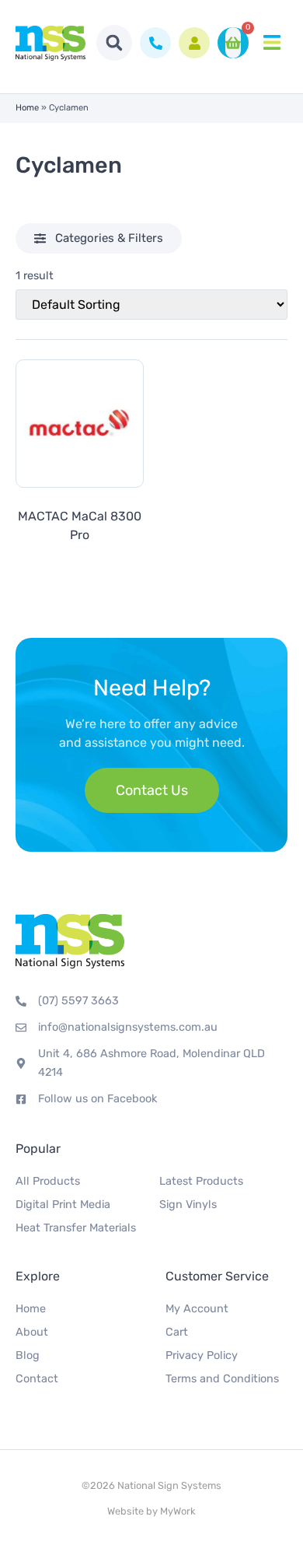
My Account (196, 1308)
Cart (176, 1332)
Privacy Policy (201, 1355)
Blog (28, 1355)
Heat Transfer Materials (76, 1228)
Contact (37, 1378)
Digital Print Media (63, 1204)
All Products (48, 1181)
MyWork (178, 1511)
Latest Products (201, 1181)
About (32, 1332)
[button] (114, 43)
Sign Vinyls (188, 1204)
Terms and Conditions (222, 1378)
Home (27, 108)
